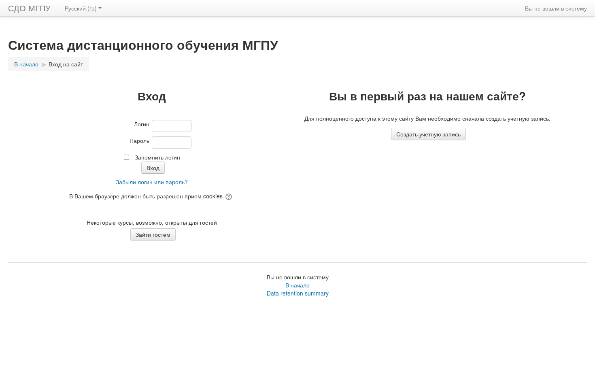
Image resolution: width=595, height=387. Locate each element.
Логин (141, 124)
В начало (297, 285)
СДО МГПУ (29, 8)
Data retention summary (298, 293)
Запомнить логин (157, 157)
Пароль (139, 140)
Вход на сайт (66, 64)
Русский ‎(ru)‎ (81, 8)
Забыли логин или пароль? (152, 182)
